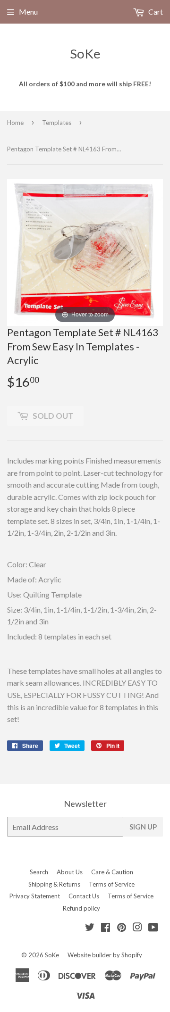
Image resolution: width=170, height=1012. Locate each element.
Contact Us (83, 896)
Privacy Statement (34, 896)
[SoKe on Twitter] (89, 927)
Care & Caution (112, 872)
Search (39, 872)
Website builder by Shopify (105, 955)
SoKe (85, 53)
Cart (155, 11)
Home (15, 122)
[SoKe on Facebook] (105, 927)
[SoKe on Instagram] (137, 927)
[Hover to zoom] (85, 251)
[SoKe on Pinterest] (122, 927)
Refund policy (81, 908)
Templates (56, 122)
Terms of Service (112, 884)
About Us (70, 872)
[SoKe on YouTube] (153, 927)
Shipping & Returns (54, 884)
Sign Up (143, 826)
